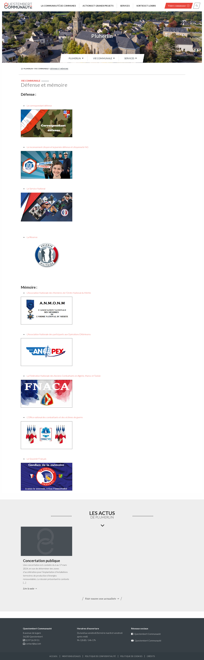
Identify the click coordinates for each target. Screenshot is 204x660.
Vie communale (102, 58)
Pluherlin (102, 36)
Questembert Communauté (147, 634)
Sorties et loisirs (146, 5)
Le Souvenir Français (36, 458)
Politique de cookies (131, 656)
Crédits (151, 656)
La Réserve (32, 237)
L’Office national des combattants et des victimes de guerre (55, 417)
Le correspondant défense (39, 105)
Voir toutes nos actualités (100, 598)
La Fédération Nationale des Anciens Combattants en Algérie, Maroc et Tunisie (64, 375)
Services (125, 5)
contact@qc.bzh (33, 643)
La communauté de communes (58, 5)
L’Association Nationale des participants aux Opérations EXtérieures (59, 334)
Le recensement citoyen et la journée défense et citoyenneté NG (57, 147)
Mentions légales (71, 656)
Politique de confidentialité (100, 656)
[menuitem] (75, 58)
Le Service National (36, 188)
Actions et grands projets (98, 5)
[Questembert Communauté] (18, 5)
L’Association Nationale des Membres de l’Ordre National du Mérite (59, 292)
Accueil (53, 656)
